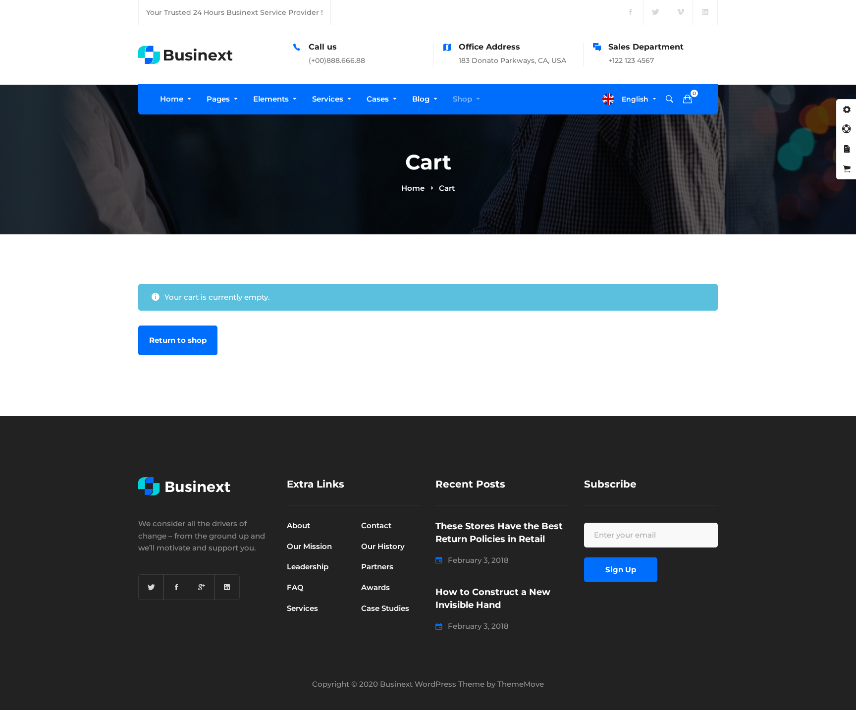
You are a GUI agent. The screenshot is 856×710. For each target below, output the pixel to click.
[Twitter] (151, 587)
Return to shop (178, 340)
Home (413, 188)
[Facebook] (176, 587)
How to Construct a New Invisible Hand (492, 598)
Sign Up (620, 569)
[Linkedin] (226, 587)
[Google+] (201, 587)
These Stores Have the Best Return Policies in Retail (499, 533)
